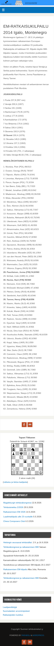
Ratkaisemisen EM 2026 (14, 512)
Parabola (26, 635)
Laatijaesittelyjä (10, 607)
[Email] (30, 424)
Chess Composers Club (14, 521)
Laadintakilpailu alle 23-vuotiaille (18, 516)
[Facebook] (24, 424)
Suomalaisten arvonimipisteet (16, 611)
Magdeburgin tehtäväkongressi (17, 503)
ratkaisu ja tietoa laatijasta (15, 482)
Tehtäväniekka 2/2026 (13, 507)
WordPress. (38, 635)
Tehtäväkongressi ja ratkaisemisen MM (21, 547)
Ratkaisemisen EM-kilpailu (15, 569)
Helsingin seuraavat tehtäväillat (17, 542)
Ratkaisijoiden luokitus (13, 615)
